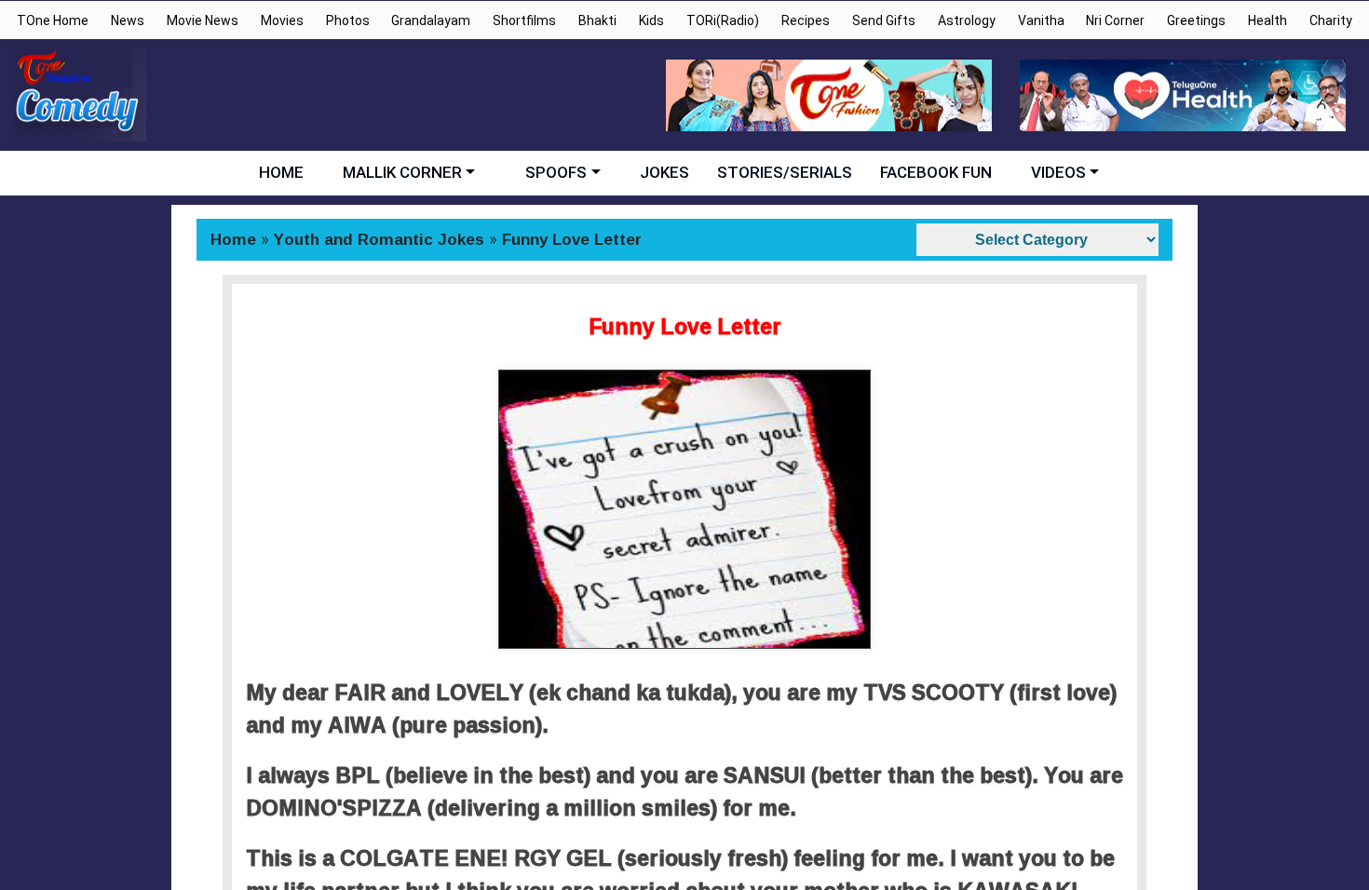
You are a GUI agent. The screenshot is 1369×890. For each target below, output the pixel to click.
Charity (1330, 20)
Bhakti (597, 20)
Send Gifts (883, 20)
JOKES (664, 172)
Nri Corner (1115, 20)
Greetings (1196, 20)
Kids (651, 20)
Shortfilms (524, 20)
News (127, 20)
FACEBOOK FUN (936, 172)
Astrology (967, 20)
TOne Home (52, 20)
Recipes (805, 20)
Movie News (202, 20)
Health (1267, 20)
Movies (282, 20)
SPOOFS (556, 172)
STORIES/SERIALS (784, 172)
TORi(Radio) (722, 20)
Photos (348, 20)
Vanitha (1041, 20)
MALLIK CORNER (402, 172)
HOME (281, 172)
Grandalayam (430, 20)
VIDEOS (1058, 172)
